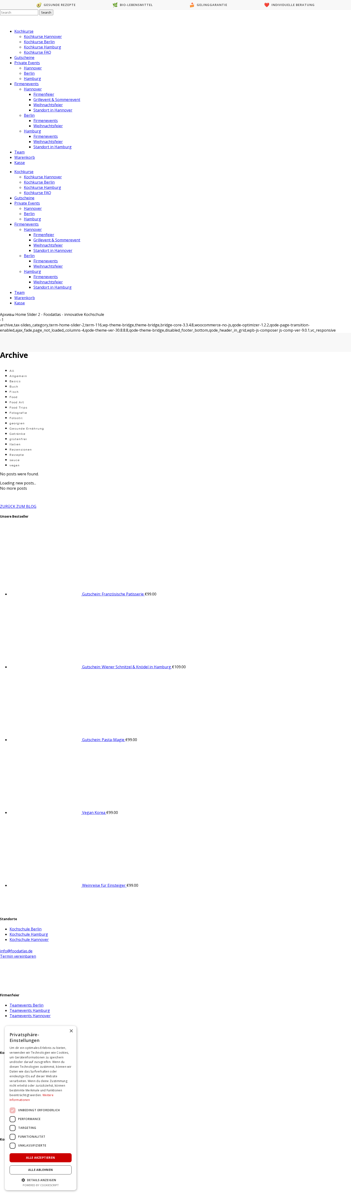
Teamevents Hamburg (30, 1010)
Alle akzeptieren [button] (40, 1158)
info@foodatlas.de (16, 951)
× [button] (71, 1031)
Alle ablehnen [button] (40, 1170)
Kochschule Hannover (29, 939)
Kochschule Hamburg (29, 934)
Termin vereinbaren (18, 956)
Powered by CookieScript (41, 1185)
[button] (41, 1180)
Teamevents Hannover (30, 1015)
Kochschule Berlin (26, 929)
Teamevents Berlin (26, 1005)
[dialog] (40, 1108)
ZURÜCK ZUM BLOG (18, 506)
